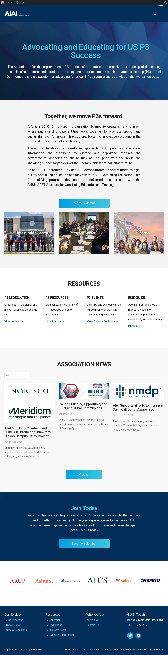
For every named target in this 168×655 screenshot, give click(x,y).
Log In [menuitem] (10, 2)
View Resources (55, 321)
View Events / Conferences (102, 321)
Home (68, 649)
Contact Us (92, 625)
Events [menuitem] (23, 2)
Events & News (140, 649)
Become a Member (84, 203)
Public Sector (111, 649)
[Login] (155, 13)
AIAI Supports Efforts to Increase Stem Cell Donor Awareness (138, 407)
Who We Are (156, 649)
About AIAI (92, 620)
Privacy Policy (12, 625)
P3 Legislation (53, 625)
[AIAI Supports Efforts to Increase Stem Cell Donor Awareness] (138, 391)
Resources (125, 649)
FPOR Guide (135, 326)
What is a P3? (79, 649)
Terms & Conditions (15, 629)
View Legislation (14, 321)
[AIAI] (19, 13)
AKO (39, 649)
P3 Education (53, 620)
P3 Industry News (55, 629)
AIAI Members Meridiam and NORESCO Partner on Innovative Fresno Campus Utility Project (28, 432)
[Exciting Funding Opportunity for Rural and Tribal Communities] (84, 391)
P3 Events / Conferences (59, 634)
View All (84, 474)
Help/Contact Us (13, 620)
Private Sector (95, 649)
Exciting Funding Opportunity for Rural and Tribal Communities (83, 406)
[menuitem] (3, 2)
